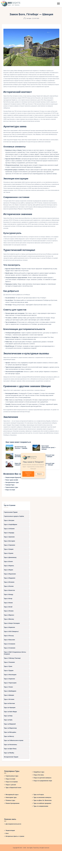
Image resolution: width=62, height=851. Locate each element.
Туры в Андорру (9, 532)
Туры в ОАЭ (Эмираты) (11, 631)
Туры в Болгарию (9, 541)
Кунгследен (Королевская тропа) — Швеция (49, 447)
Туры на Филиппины (10, 744)
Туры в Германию (9, 545)
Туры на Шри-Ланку (10, 748)
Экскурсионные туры (12, 482)
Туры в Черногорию (10, 683)
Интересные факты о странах (15, 836)
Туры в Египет (8, 561)
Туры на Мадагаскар (10, 728)
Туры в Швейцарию (10, 691)
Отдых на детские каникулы (42, 777)
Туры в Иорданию (9, 578)
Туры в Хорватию (9, 678)
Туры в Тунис (8, 666)
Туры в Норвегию (9, 627)
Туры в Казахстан (9, 590)
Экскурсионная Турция (11, 757)
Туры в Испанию (9, 582)
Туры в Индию (8, 570)
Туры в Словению (9, 648)
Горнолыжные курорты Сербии (14, 516)
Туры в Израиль (9, 565)
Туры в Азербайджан (10, 524)
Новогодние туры (11, 797)
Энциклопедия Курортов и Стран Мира (17, 477)
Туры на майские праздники (42, 803)
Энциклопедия (10, 830)
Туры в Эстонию (9, 699)
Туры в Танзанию (9, 662)
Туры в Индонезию (10, 574)
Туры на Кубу (8, 720)
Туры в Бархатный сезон (13, 787)
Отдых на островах (12, 781)
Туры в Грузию (8, 553)
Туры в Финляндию (10, 674)
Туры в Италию (9, 586)
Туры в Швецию (9, 695)
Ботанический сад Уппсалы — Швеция (21, 447)
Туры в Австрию (9, 520)
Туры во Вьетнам (9, 703)
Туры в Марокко (9, 615)
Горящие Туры (9, 485)
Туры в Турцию (8, 670)
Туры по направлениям (40, 806)
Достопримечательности (13, 824)
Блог (7, 833)
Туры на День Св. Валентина (42, 800)
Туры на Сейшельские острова (13, 740)
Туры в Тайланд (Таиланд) (12, 658)
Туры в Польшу (9, 635)
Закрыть (39, 474)
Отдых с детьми (11, 784)
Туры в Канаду (8, 594)
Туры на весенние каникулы (42, 797)
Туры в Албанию (9, 528)
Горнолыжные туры (11, 487)
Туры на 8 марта (38, 794)
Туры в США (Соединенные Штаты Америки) (15, 653)
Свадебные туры (38, 772)
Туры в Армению (9, 537)
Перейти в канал (28, 474)
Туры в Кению (8, 602)
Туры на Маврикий (10, 724)
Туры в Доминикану (10, 557)
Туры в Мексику (9, 619)
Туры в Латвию (9, 611)
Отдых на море (10, 489)
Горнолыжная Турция (10, 512)
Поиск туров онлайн (11, 480)
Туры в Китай (8, 607)
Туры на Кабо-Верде (10, 711)
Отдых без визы (38, 775)
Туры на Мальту (9, 736)
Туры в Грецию (8, 549)
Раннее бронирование (12, 803)
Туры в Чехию (8, 687)
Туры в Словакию (9, 644)
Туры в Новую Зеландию (12, 623)
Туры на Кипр (8, 715)
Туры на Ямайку (9, 753)
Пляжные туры (10, 800)
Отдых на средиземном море (42, 780)
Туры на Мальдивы (10, 732)
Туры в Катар (8, 598)
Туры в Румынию (9, 639)
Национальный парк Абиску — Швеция (48, 464)
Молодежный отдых (12, 794)
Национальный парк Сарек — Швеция (48, 455)
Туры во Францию (9, 707)
